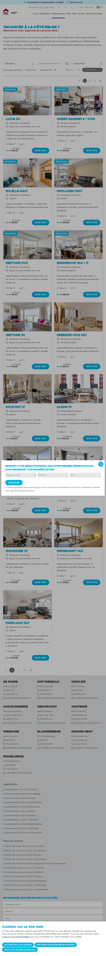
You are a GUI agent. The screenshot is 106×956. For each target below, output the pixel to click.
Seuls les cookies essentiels (19, 950)
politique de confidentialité (15, 937)
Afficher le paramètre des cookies (56, 945)
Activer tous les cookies (18, 945)
